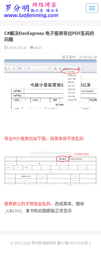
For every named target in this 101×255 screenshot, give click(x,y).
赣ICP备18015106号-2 (74, 243)
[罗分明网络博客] (31, 8)
